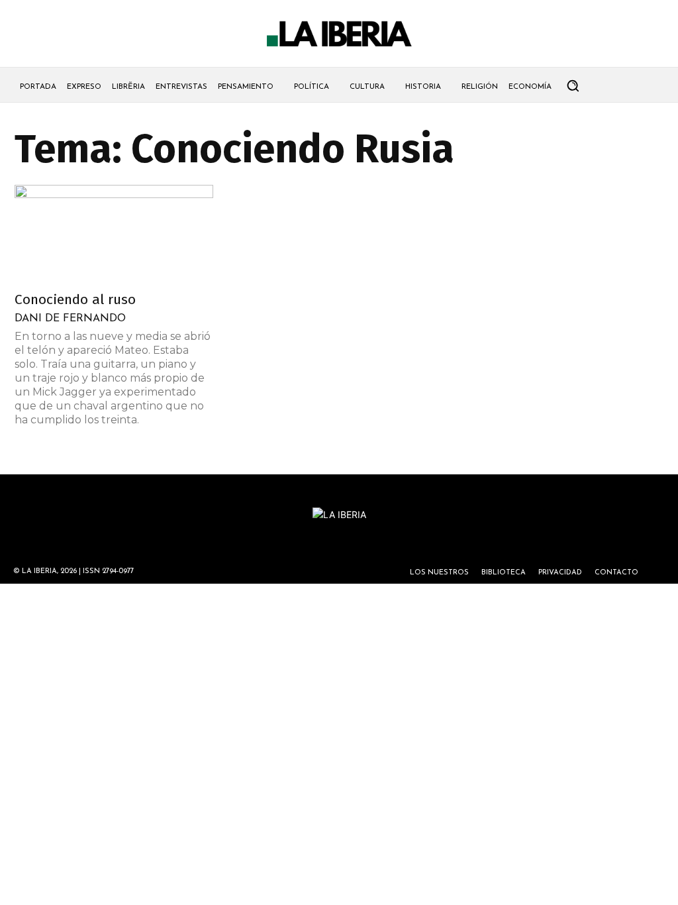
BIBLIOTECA (503, 572)
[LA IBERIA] (339, 34)
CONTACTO (616, 572)
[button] (573, 85)
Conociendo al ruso (75, 299)
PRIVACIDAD (560, 572)
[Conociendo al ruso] (114, 234)
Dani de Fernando (70, 318)
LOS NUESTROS (439, 572)
